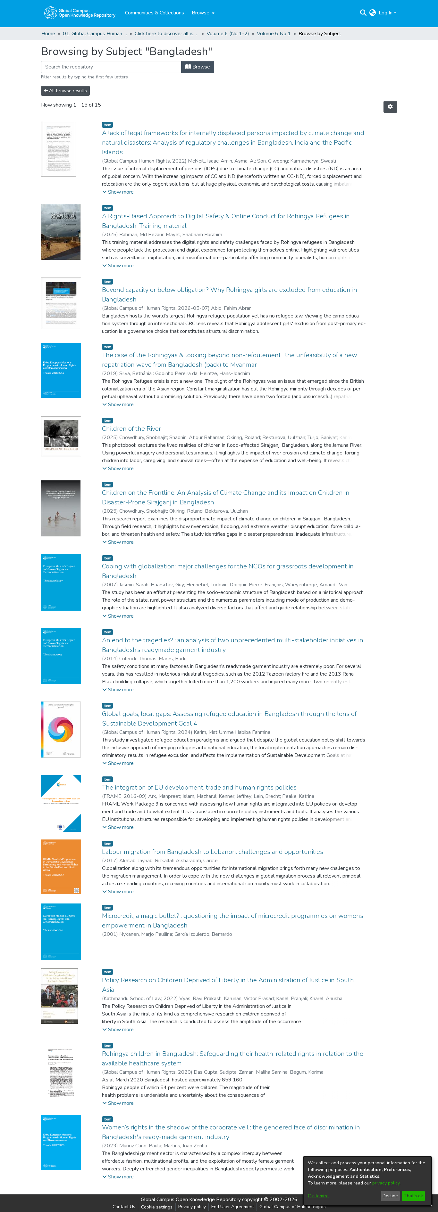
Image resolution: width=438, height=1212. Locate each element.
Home (48, 33)
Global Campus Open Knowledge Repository (191, 1199)
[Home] (80, 12)
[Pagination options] (390, 107)
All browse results (67, 91)
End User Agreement (232, 1207)
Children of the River (131, 428)
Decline (390, 1196)
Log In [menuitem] (385, 12)
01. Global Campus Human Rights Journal (95, 33)
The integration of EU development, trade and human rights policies (199, 787)
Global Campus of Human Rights (292, 1207)
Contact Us (124, 1207)
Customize (318, 1196)
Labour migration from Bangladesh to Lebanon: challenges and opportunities (212, 851)
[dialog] (367, 1181)
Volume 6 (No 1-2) (227, 33)
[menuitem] (202, 13)
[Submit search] (363, 13)
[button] (118, 192)
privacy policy (386, 1183)
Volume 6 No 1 (274, 33)
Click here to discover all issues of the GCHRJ (167, 33)
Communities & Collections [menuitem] (154, 12)
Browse (200, 66)
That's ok (413, 1196)
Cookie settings (157, 1207)
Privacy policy (192, 1207)
